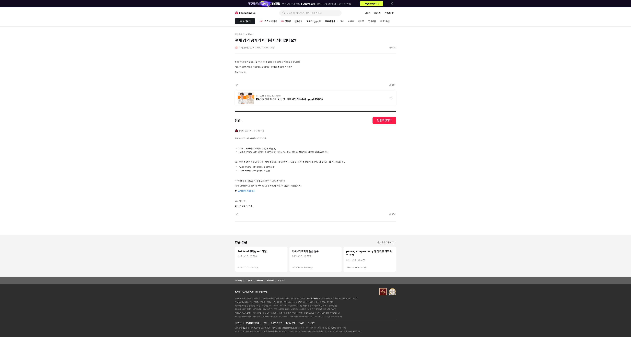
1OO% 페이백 (270, 21)
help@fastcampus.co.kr (288, 328)
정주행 (288, 21)
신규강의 (299, 21)
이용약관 (238, 323)
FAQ (265, 323)
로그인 (367, 13)
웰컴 (342, 21)
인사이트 (281, 280)
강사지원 (249, 280)
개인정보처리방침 (252, 323)
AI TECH (260, 96)
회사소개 (238, 280)
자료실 (301, 323)
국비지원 (372, 21)
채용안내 (259, 280)
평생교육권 (385, 21)
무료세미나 (330, 21)
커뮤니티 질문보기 (385, 242)
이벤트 (351, 21)
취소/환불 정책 (276, 323)
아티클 (361, 21)
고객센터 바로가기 (246, 190)
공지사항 (311, 323)
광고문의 (270, 280)
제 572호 (356, 331)
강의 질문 (238, 34)
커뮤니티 (377, 13)
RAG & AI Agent (274, 96)
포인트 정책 (290, 323)
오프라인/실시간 (313, 21)
